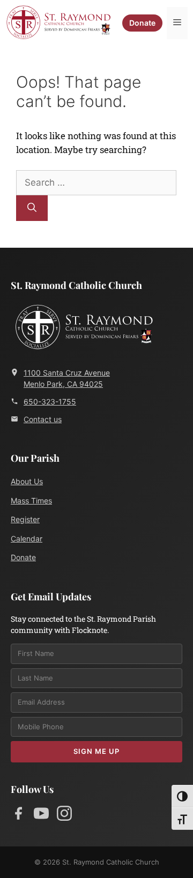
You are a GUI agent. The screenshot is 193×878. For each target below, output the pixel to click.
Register (25, 519)
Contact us (43, 419)
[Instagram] (64, 815)
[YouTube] (41, 815)
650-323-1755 (50, 401)
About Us (27, 481)
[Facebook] (18, 815)
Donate (142, 22)
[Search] (32, 208)
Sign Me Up (96, 751)
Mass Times (31, 500)
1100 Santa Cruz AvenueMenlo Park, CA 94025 (67, 378)
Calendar (26, 538)
